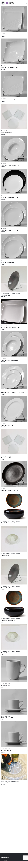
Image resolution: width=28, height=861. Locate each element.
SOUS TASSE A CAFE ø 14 (8, 718)
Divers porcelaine (10, 293)
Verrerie (17, 781)
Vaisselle (8, 130)
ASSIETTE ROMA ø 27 (7, 425)
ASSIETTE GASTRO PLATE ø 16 (9, 197)
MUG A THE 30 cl (5, 685)
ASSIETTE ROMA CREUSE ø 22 (9, 360)
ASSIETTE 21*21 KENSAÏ (7, 35)
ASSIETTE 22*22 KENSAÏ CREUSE (10, 67)
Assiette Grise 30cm (6, 295)
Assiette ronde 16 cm (7, 457)
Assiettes (3, 33)
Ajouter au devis (5, 38)
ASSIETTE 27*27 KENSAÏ (7, 100)
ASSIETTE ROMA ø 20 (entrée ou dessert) (12, 392)
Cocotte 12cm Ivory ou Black (9, 522)
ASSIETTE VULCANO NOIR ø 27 (9, 490)
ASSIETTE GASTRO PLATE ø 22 (9, 230)
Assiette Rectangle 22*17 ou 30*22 (10, 327)
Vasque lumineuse (6, 783)
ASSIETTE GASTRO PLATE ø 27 (9, 262)
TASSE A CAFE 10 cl (6, 750)
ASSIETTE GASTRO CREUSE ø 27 (10, 165)
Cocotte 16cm (5, 555)
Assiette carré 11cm (6, 132)
